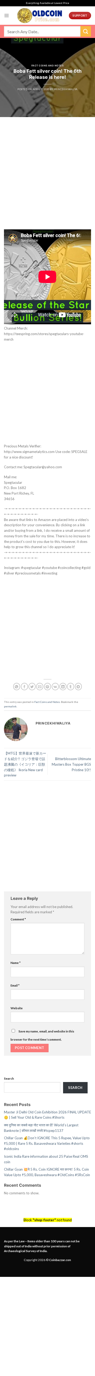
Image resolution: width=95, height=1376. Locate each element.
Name (16, 962)
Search (9, 1078)
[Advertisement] (47, 179)
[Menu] (6, 15)
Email (15, 985)
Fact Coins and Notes (47, 65)
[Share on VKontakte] (55, 686)
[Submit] (85, 31)
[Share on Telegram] (78, 686)
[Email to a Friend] (39, 686)
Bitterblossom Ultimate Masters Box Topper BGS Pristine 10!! (71, 764)
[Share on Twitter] (32, 686)
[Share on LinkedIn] (62, 686)
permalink (10, 706)
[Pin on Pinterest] (47, 686)
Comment (18, 919)
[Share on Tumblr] (70, 686)
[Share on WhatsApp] (16, 686)
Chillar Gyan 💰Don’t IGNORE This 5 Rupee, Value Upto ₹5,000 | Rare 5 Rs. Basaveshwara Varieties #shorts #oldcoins (47, 1143)
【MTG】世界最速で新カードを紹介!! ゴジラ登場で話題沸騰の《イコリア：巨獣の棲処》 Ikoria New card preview (25, 764)
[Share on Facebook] (24, 686)
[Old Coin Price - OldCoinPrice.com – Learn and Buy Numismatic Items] (39, 15)
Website (17, 1008)
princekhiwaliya (66, 89)
